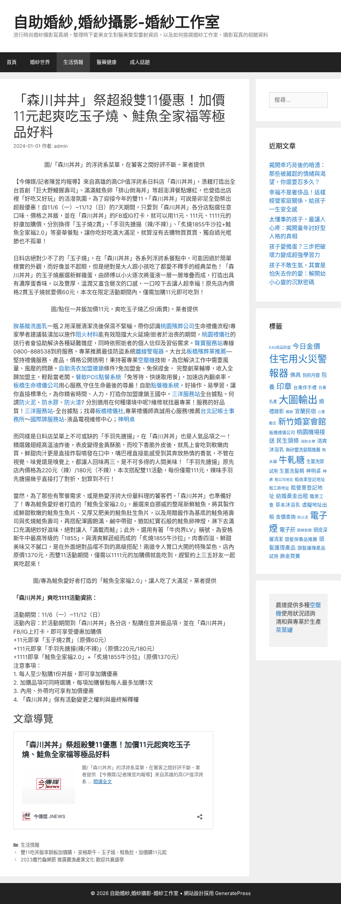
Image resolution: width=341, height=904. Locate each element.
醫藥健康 (107, 62)
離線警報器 (150, 351)
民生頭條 (287, 440)
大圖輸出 (298, 399)
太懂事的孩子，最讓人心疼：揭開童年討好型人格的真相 (297, 228)
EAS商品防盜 (280, 347)
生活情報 (73, 62)
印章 (284, 386)
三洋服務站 (186, 394)
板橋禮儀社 (109, 411)
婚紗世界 (40, 62)
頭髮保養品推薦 (301, 539)
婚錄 (289, 412)
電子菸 (287, 529)
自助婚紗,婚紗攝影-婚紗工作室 (116, 22)
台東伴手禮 (305, 387)
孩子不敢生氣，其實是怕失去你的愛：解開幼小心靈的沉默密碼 (297, 274)
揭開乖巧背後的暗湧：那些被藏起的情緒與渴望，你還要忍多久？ (297, 173)
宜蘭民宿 (305, 411)
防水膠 (50, 402)
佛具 (295, 374)
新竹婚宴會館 (302, 421)
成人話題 (140, 62)
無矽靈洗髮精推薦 (303, 449)
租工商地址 (279, 488)
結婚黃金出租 (292, 496)
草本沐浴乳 (287, 505)
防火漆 (72, 402)
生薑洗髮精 (291, 471)
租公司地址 (284, 479)
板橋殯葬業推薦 (206, 351)
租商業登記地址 (310, 479)
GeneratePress (233, 893)
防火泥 (27, 402)
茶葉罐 (284, 630)
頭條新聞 (304, 530)
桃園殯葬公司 (177, 326)
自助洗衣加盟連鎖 (81, 368)
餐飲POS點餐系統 (98, 377)
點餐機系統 (165, 385)
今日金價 (306, 346)
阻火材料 (87, 334)
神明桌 (126, 419)
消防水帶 (308, 441)
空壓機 (146, 360)
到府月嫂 (311, 375)
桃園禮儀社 (216, 334)
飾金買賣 (290, 556)
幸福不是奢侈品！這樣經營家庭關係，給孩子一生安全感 (297, 201)
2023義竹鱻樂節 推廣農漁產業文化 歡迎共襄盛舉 (72, 859)
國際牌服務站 (47, 419)
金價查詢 (286, 517)
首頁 (12, 62)
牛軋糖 (292, 460)
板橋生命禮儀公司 (36, 385)
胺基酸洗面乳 (30, 326)
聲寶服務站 (208, 343)
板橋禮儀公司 (282, 432)
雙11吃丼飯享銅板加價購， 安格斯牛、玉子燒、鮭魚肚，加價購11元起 (94, 852)
